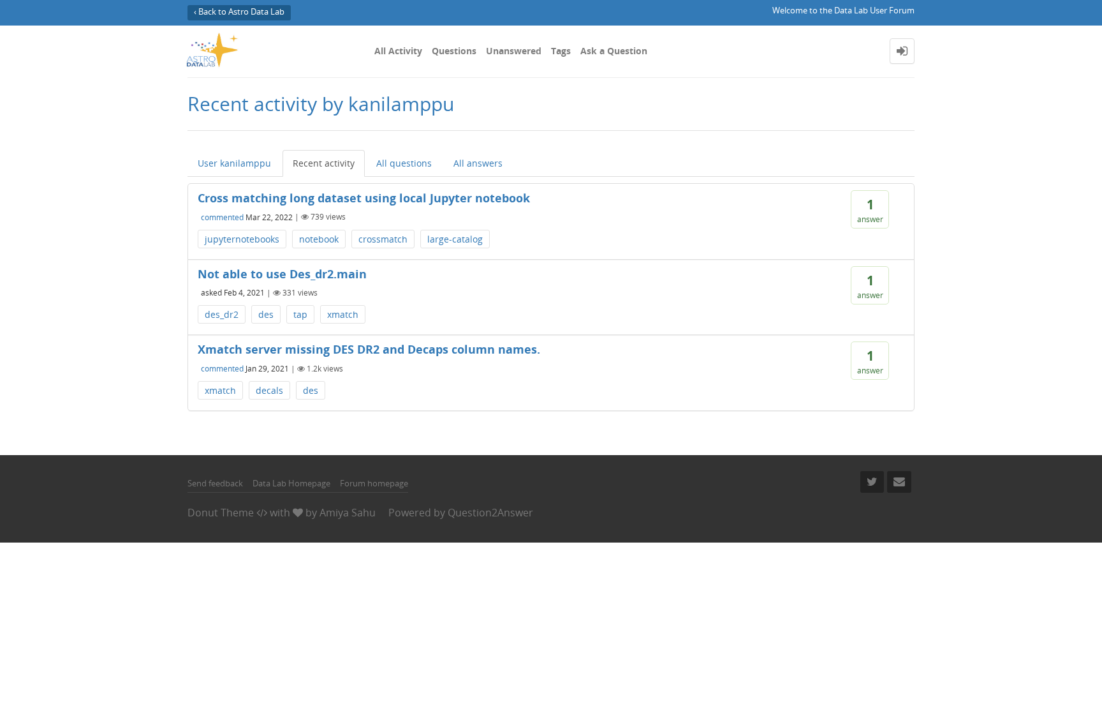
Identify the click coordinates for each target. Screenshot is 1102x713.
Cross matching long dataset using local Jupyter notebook (364, 198)
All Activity (398, 51)
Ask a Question (613, 51)
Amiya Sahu (348, 513)
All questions (404, 163)
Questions (454, 51)
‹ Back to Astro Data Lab (239, 11)
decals (269, 390)
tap (300, 314)
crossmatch (383, 239)
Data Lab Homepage (291, 483)
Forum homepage (374, 483)
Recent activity (324, 163)
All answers (478, 163)
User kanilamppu (234, 163)
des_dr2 (222, 314)
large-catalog (455, 239)
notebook (319, 239)
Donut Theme (220, 513)
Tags (561, 51)
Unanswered (513, 51)
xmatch (342, 314)
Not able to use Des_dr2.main (282, 273)
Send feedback (215, 483)
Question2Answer (490, 513)
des (266, 314)
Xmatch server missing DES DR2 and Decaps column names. (369, 349)
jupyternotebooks (242, 239)
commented (222, 216)
